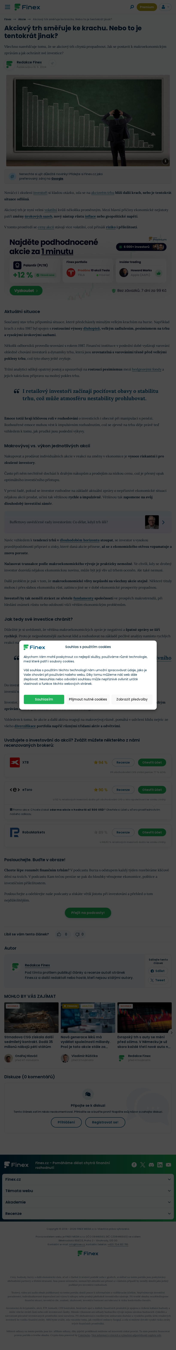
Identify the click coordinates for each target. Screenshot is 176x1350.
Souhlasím (44, 699)
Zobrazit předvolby (132, 699)
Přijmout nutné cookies (88, 699)
